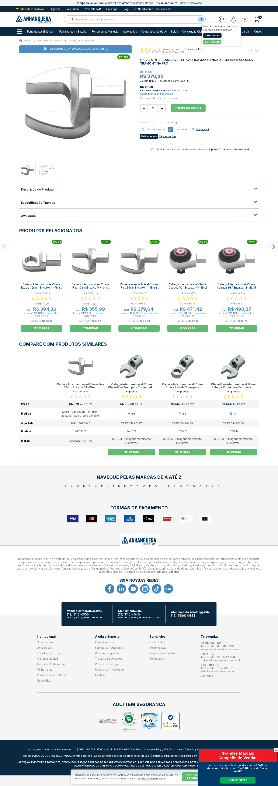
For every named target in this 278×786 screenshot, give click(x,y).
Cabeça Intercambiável (81, 40)
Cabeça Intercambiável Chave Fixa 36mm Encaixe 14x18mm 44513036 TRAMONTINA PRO (139, 287)
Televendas (209, 636)
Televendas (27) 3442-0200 (219, 657)
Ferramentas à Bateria (72, 31)
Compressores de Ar (154, 31)
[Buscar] (201, 19)
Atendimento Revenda (51, 664)
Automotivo (130, 31)
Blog (126, 9)
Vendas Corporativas (30, 9)
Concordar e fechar (193, 777)
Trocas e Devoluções (108, 658)
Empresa (55, 9)
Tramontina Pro (193, 49)
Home (27, 40)
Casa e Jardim (241, 31)
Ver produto (131, 391)
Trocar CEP (212, 35)
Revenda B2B (92, 9)
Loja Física (72, 9)
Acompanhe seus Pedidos (53, 675)
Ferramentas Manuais (105, 31)
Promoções (156, 658)
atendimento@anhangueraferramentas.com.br (139, 617)
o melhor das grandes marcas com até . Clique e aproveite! (139, 3)
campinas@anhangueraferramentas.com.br (221, 649)
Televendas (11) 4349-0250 (218, 668)
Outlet (258, 31)
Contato (100, 675)
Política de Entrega (107, 664)
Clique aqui (202, 129)
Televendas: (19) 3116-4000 (218, 646)
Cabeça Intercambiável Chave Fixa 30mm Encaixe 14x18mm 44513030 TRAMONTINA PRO (90, 287)
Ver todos (207, 675)
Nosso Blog (44, 680)
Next (273, 246)
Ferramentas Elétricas (40, 31)
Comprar (131, 452)
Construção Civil (192, 31)
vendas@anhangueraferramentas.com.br (86, 617)
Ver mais (174, 571)
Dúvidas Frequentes (107, 653)
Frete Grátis (156, 642)
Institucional (46, 636)
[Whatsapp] (250, 50)
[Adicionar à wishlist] (257, 50)
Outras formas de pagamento (156, 93)
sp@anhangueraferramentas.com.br (217, 671)
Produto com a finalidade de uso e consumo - (203, 149)
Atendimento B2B (47, 658)
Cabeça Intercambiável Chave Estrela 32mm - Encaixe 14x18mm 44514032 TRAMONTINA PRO (41, 287)
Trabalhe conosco (48, 653)
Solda (174, 31)
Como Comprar (104, 642)
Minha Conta (44, 669)
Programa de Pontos (162, 653)
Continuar (212, 41)
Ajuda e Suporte (107, 636)
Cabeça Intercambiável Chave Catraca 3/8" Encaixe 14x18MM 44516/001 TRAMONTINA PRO (236, 287)
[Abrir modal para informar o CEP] (221, 19)
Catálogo (112, 9)
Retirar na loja (149, 136)
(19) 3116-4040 (129, 614)
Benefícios (157, 636)
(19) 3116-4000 (78, 614)
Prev (4, 246)
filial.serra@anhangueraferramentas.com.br (221, 660)
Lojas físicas (44, 647)
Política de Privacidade (109, 669)
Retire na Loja (157, 647)
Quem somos (45, 642)
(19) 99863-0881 (183, 615)
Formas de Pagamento (109, 647)
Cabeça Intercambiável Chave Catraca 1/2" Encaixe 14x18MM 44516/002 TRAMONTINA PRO (188, 287)
